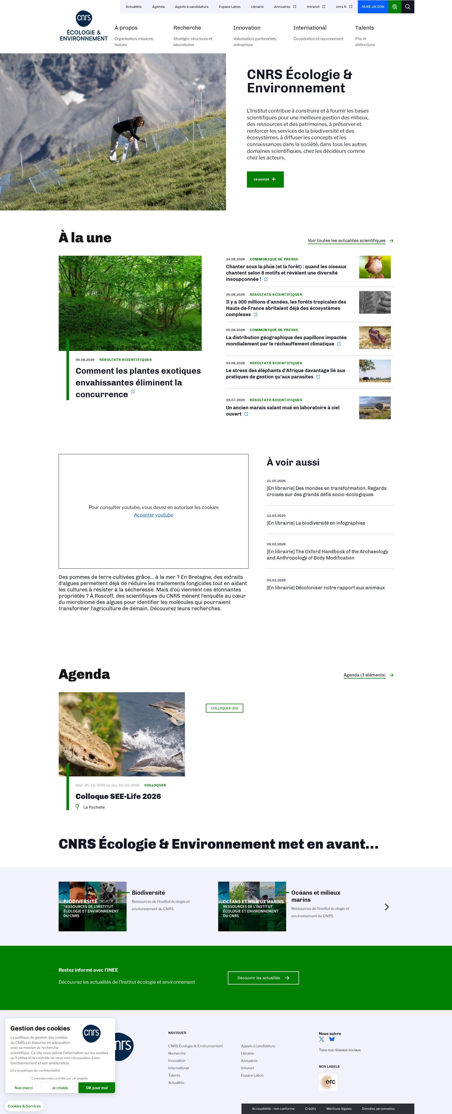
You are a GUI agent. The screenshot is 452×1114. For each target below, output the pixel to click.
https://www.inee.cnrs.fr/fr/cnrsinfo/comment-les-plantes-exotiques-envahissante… (130, 328)
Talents (365, 36)
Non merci (23, 1087)
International (318, 33)
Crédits (310, 1109)
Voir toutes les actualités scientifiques (347, 240)
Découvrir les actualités (259, 978)
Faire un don (373, 7)
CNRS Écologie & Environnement (195, 1046)
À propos (134, 36)
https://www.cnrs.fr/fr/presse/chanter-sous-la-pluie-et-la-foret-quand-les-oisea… (309, 271)
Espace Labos (230, 7)
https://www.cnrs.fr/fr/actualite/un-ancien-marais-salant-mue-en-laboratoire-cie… (309, 409)
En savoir (261, 179)
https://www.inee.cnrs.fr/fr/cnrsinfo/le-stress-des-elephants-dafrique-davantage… (309, 372)
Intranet (313, 7)
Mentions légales (339, 1109)
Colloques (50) (224, 708)
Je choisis (60, 1087)
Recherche (192, 36)
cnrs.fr (341, 7)
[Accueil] (84, 25)
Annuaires (282, 7)
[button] (24, 1106)
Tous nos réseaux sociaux (340, 1050)
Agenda (158, 7)
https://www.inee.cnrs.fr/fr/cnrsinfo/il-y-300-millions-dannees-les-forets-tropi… (309, 304)
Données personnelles (378, 1109)
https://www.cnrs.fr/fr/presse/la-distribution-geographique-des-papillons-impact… (309, 338)
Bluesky (332, 1039)
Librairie (257, 7)
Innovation (255, 36)
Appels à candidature (191, 7)
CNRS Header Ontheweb (394, 6)
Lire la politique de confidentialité (35, 1070)
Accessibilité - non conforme (273, 1109)
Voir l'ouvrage (330, 520)
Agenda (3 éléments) (365, 675)
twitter (321, 1039)
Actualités (134, 7)
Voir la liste (330, 488)
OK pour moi (97, 1087)
